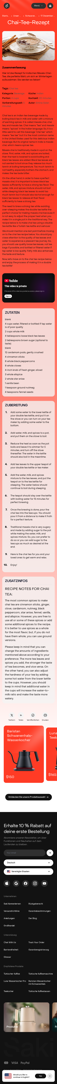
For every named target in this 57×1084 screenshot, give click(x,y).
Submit (50, 853)
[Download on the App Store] (7, 883)
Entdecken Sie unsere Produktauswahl (27, 797)
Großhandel (9, 925)
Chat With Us (10, 942)
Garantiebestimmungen (39, 911)
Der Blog (32, 918)
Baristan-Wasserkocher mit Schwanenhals (39, 982)
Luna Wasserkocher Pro (15, 981)
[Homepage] (7, 6)
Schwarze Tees (31, 16)
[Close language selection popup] (49, 1076)
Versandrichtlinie (12, 911)
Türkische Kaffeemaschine (40, 974)
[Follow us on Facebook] (26, 883)
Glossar (7, 957)
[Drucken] (45, 715)
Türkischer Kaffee (12, 974)
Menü (37, 5)
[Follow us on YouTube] (44, 883)
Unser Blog (17, 16)
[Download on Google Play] (16, 883)
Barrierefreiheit (11, 949)
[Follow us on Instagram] (35, 883)
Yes (40, 1076)
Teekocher (9, 991)
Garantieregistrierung (38, 949)
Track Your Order (36, 942)
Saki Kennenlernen (12, 904)
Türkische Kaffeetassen (39, 991)
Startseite (6, 16)
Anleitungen (9, 918)
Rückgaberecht (35, 904)
